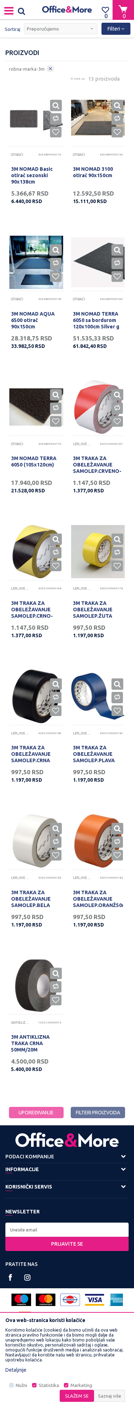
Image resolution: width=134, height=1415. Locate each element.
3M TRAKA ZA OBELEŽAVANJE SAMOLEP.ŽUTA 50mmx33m (93, 612)
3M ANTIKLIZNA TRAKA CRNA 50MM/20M (30, 1043)
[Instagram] (27, 1277)
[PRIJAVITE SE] (67, 1230)
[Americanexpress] (116, 1300)
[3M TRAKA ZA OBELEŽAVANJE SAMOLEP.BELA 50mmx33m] (36, 841)
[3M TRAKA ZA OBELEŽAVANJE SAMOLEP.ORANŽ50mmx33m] (98, 841)
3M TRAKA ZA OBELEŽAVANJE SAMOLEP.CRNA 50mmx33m (31, 757)
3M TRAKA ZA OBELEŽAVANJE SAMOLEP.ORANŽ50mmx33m (98, 899)
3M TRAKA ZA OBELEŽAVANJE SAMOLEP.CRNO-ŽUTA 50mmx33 (32, 612)
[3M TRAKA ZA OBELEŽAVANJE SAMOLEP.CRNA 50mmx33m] (36, 696)
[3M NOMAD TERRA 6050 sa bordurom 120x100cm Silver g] (98, 262)
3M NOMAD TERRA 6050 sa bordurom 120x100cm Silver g (96, 320)
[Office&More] (67, 9)
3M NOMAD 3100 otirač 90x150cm (93, 172)
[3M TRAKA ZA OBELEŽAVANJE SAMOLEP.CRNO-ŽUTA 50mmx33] (36, 552)
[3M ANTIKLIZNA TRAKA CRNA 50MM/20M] (36, 985)
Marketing (81, 1385)
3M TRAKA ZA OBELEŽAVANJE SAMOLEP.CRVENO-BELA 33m (97, 467)
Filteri (114, 29)
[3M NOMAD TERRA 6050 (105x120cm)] (36, 407)
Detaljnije (15, 1370)
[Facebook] (10, 1277)
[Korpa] (123, 9)
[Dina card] (70, 1300)
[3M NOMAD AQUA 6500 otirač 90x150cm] (36, 262)
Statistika (49, 1385)
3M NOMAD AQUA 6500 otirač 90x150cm (33, 320)
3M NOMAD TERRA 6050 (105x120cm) (33, 461)
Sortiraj (12, 29)
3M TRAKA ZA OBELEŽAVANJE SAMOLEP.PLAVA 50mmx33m (94, 757)
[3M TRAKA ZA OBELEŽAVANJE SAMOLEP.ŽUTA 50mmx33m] (98, 552)
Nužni (21, 1385)
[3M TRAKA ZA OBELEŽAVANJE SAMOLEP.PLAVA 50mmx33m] (98, 696)
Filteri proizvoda (98, 1112)
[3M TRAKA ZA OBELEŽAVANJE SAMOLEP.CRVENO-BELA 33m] (98, 407)
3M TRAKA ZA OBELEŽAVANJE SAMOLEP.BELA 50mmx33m (31, 902)
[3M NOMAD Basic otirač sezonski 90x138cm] (36, 117)
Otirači (17, 155)
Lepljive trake (82, 444)
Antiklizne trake (20, 1023)
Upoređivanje (36, 1112)
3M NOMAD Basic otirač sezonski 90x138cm (32, 175)
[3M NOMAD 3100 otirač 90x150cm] (98, 117)
